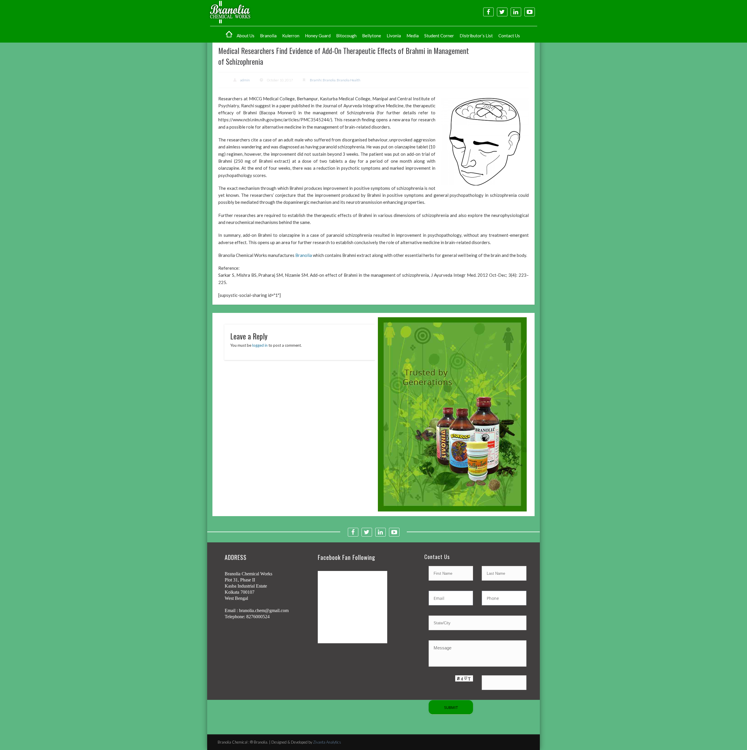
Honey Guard (318, 35)
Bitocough (346, 35)
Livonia (394, 35)
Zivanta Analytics (327, 742)
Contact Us (509, 35)
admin (245, 80)
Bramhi (316, 80)
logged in (260, 345)
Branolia (268, 35)
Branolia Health (348, 80)
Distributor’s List (476, 35)
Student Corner (439, 35)
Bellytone (371, 35)
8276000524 (258, 616)
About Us (245, 35)
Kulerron (290, 35)
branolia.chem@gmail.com (264, 610)
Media (412, 35)
